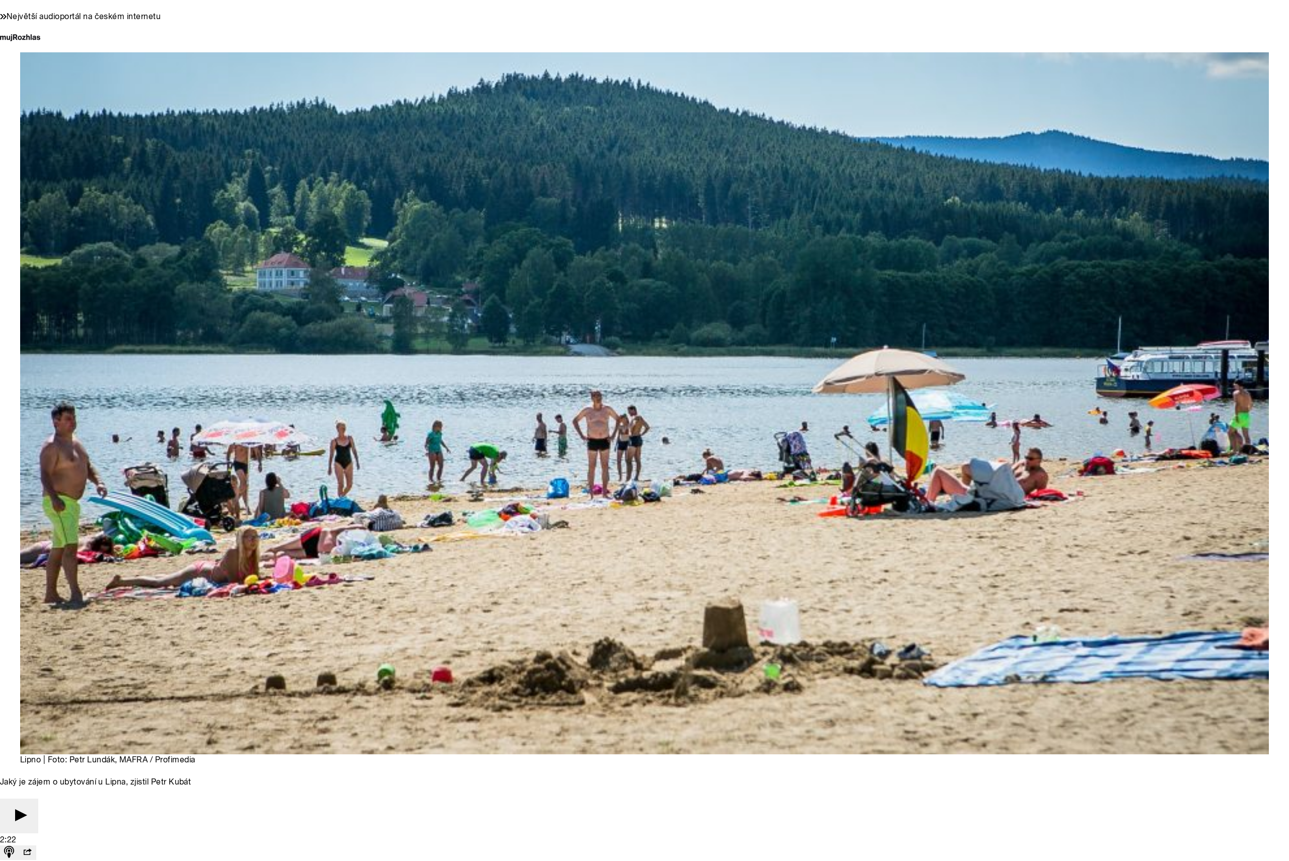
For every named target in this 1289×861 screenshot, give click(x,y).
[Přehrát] (19, 816)
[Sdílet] (27, 852)
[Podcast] (9, 852)
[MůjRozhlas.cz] (20, 38)
